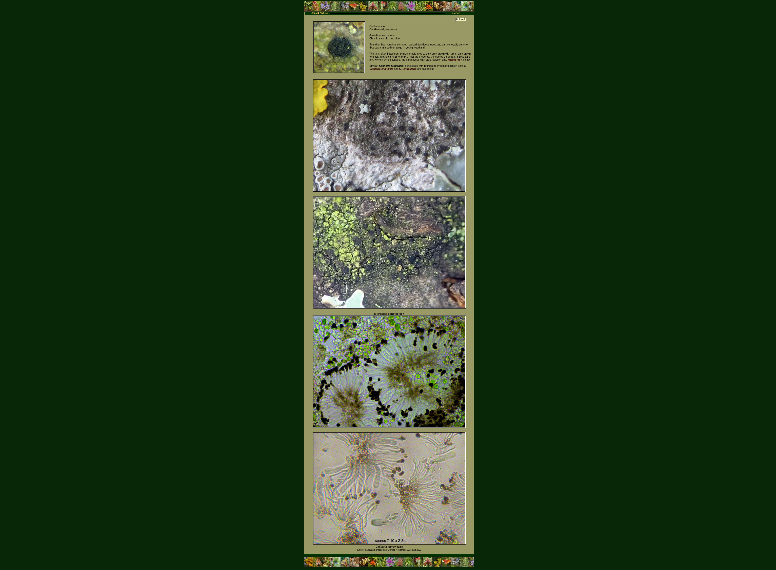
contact (396, 555)
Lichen (456, 13)
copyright (380, 555)
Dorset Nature (319, 13)
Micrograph (455, 59)
